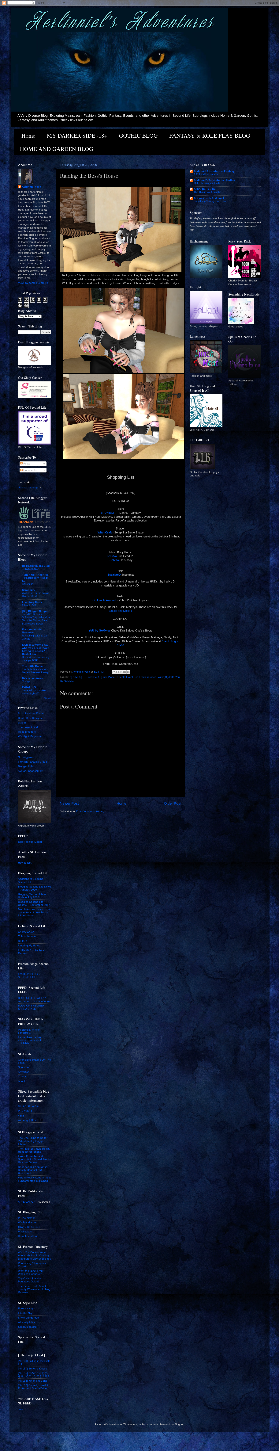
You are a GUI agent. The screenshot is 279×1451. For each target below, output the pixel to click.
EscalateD (114, 574)
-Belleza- (114, 560)
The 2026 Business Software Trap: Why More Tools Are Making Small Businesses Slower (36, 619)
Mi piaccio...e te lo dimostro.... (29, 1031)
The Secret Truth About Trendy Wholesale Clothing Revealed (34, 1289)
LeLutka (111, 556)
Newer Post (69, 803)
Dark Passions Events (31, 713)
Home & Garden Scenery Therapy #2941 (36, 659)
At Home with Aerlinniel (209, 198)
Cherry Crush (26, 931)
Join (20, 1409)
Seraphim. (28, 590)
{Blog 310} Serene (29, 1227)
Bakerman (27, 583)
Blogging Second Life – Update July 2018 (32, 896)
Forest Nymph (26, 1308)
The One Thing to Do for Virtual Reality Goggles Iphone (32, 1140)
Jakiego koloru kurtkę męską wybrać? (34, 692)
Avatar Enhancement (30, 770)
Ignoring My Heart (29, 945)
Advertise (23, 1072)
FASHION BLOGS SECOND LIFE (28, 976)
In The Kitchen (26, 1217)
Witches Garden (27, 1222)
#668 (21, 1115)
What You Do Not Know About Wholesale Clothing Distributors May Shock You (34, 1255)
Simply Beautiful (27, 1326)
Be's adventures (32, 678)
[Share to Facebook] (125, 672)
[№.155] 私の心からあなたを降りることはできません (34, 1375)
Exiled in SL (29, 687)
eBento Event (125, 677)
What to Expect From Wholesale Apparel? (30, 1272)
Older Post (172, 803)
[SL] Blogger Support (36, 611)
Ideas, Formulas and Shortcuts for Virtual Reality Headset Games (34, 1159)
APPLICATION (26, 1201)
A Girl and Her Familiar (206, 174)
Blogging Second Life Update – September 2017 (34, 903)
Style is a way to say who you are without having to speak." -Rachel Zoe (35, 649)
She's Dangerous (28, 1317)
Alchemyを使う (27, 1120)
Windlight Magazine (30, 736)
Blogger (179, 1424)
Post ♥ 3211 (25, 1111)
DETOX (22, 941)
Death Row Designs (30, 718)
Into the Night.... (27, 1313)
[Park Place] (108, 677)
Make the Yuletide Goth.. (207, 183)
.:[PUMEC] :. (108, 512)
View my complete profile (33, 282)
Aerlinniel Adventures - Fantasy (214, 171)
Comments (29, 470)
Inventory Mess (32, 602)
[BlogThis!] (117, 672)
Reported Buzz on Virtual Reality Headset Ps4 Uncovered (33, 1170)
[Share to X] (121, 672)
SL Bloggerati (26, 757)
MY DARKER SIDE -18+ (77, 135)
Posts (26, 463)
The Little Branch (33, 666)
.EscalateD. (92, 677)
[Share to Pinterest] (128, 672)
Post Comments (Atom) (90, 811)
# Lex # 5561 (29, 605)
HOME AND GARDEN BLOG (56, 148)
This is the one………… (32, 936)
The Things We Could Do (207, 192)
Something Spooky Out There (210, 201)
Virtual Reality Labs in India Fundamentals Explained (34, 1179)
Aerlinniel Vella (31, 186)
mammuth (152, 1424)
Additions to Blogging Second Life (30, 880)
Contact (22, 1076)
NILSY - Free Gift (28, 1106)
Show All (47, 698)
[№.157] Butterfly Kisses (32, 1368)
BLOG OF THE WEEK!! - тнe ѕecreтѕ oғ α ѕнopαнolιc (34, 999)
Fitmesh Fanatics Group (32, 761)
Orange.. (27, 681)
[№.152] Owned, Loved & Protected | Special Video (33, 1387)
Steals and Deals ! (120, 610)
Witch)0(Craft (166, 677)
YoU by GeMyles (99, 630)
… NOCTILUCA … (32, 568)
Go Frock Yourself (145, 677)
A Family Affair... (27, 1322)
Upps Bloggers (27, 731)
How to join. (25, 862)
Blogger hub (25, 766)
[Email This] (114, 672)
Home (28, 135)
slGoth (22, 722)
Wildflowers (25, 1231)
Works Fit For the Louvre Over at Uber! (35, 595)
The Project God (28, 727)
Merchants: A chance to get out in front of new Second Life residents (34, 912)
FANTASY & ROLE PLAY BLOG (209, 135)
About (21, 1081)
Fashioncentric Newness (32, 631)
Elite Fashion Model (30, 841)
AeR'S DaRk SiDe (205, 189)
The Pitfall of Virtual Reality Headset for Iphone (34, 1150)
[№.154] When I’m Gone (32, 1380)
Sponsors (23, 1067)
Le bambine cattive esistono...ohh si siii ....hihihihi (29, 1040)
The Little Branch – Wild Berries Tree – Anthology (35, 671)
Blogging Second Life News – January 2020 (34, 888)
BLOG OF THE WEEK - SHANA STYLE (32, 1007)
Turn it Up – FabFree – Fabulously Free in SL (35, 577)
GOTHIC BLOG (138, 135)
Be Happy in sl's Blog (36, 565)
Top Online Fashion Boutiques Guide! (30, 1280)
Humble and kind (28, 1236)
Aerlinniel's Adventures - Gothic (214, 180)
